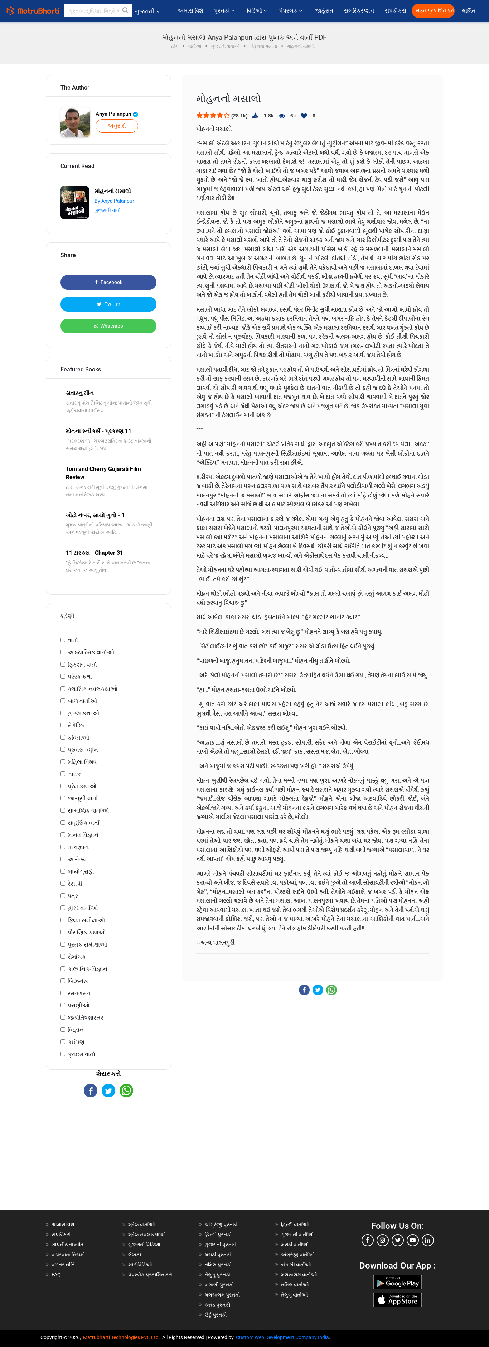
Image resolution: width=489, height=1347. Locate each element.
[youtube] (413, 1240)
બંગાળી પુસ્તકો (219, 1285)
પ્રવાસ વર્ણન (83, 749)
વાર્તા (73, 640)
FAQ (56, 1275)
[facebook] (368, 1240)
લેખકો (134, 1254)
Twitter (111, 304)
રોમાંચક (77, 956)
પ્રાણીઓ (78, 1005)
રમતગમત (79, 993)
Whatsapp (111, 326)
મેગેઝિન (77, 725)
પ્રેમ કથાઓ (82, 786)
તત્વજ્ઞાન (78, 847)
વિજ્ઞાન (76, 1029)
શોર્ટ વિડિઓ (140, 1264)
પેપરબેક (289, 11)
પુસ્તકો (222, 11)
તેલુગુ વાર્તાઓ (294, 1295)
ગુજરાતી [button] (145, 11)
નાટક (74, 774)
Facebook (111, 282)
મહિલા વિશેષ (82, 762)
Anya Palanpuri (114, 114)
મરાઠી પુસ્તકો (218, 1254)
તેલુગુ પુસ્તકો (218, 1275)
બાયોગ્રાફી (81, 871)
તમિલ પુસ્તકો (218, 1264)
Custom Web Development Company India (282, 1337)
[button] (125, 10)
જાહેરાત (324, 11)
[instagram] (383, 1240)
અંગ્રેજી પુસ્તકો (221, 1224)
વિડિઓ (255, 11)
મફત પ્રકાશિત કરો (435, 10)
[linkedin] (428, 1240)
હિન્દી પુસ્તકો (218, 1234)
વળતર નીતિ (63, 1264)
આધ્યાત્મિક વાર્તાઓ (91, 652)
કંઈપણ (76, 1042)
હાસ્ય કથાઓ (83, 713)
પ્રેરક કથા (80, 676)
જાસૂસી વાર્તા (83, 798)
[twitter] (398, 1240)
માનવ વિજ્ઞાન (83, 835)
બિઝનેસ (78, 981)
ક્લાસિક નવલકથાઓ (92, 688)
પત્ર (73, 896)
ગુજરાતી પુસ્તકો (221, 1244)
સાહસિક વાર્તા (84, 822)
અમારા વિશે (190, 11)
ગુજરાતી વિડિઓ (144, 1244)
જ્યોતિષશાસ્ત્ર (85, 1017)
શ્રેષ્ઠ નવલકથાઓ (147, 1234)
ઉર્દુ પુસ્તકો (216, 1315)
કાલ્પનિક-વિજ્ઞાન (87, 969)
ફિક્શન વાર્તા (82, 664)
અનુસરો (117, 125)
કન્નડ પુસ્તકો (218, 1305)
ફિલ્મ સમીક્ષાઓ (86, 920)
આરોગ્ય (77, 859)
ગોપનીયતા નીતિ (67, 1244)
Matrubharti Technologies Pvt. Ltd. (122, 1337)
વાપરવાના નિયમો (69, 1254)
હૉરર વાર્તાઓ (83, 908)
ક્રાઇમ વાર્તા (81, 1054)
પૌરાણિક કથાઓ (87, 932)
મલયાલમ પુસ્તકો (222, 1295)
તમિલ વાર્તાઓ (295, 1285)
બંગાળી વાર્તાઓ (296, 1264)
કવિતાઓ (78, 737)
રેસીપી (75, 883)
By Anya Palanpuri (115, 201)
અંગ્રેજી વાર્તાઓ (298, 1254)
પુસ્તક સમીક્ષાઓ (87, 944)
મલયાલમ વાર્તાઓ (299, 1275)
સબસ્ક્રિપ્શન (359, 11)
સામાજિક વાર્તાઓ (88, 810)
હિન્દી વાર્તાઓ (295, 1224)
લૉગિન (469, 11)
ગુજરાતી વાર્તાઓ (297, 1234)
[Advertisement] (108, 1160)
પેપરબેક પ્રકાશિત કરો (150, 1275)
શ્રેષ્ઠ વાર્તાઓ (141, 1224)
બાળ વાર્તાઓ (82, 701)
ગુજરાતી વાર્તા (108, 210)
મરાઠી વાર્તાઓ (295, 1244)
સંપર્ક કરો (395, 11)
